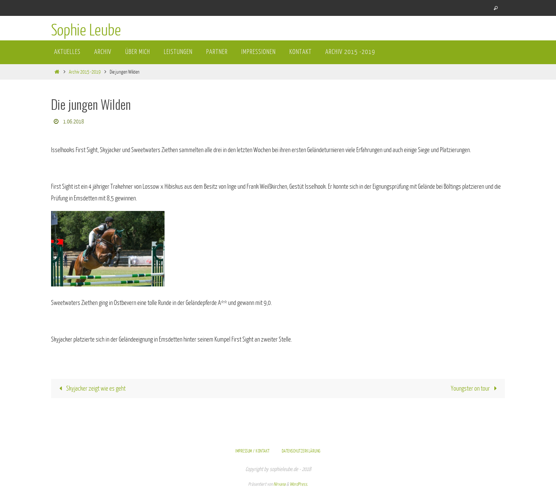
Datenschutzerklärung (301, 451)
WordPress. (299, 484)
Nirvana (279, 484)
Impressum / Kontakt (252, 451)
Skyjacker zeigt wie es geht (95, 388)
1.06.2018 (73, 122)
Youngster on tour (471, 388)
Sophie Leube (86, 30)
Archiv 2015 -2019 (85, 72)
